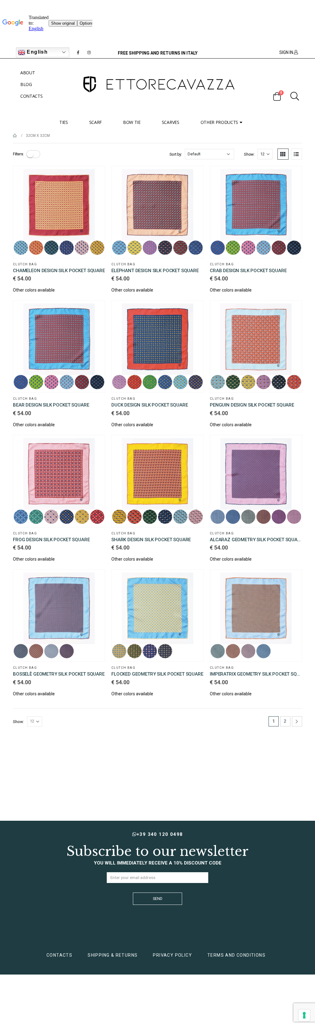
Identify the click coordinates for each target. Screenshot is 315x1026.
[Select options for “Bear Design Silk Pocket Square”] (94, 310)
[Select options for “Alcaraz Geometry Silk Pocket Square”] (291, 445)
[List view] (296, 154)
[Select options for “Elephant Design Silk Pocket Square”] (193, 176)
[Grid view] (283, 154)
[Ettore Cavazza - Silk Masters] (157, 84)
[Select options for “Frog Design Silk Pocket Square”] (94, 445)
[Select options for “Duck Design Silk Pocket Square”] (193, 310)
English (36, 52)
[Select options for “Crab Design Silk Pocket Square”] (291, 176)
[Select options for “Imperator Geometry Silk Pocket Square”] (291, 579)
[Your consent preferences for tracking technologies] (304, 1015)
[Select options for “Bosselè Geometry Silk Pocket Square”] (94, 579)
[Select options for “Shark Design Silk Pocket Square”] (193, 445)
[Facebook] (78, 52)
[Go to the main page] (15, 135)
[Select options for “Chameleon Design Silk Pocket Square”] (94, 176)
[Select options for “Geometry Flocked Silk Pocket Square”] (193, 579)
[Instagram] (89, 52)
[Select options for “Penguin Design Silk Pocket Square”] (291, 310)
